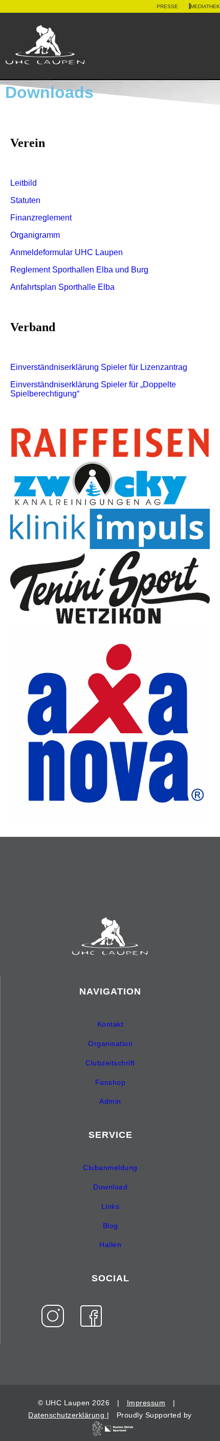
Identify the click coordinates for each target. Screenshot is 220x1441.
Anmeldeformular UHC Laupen (66, 252)
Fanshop (110, 1082)
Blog (110, 1226)
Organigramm (35, 235)
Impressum (146, 1403)
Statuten (25, 200)
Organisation (110, 1043)
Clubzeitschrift (110, 1063)
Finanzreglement (41, 217)
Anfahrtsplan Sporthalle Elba (62, 287)
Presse (167, 6)
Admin (110, 1101)
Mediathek (205, 6)
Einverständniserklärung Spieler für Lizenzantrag (98, 367)
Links (110, 1206)
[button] (210, 46)
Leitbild (23, 183)
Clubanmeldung (110, 1167)
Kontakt (110, 1024)
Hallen (110, 1244)
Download (110, 1187)
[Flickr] (129, 1316)
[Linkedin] (168, 1316)
